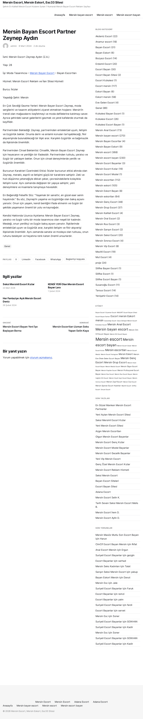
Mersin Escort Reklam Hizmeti (112, 469)
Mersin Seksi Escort (107, 235)
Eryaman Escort (110, 312)
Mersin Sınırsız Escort (108, 240)
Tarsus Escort (103, 290)
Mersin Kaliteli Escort (107, 213)
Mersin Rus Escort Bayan (123, 374)
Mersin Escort (43, 701)
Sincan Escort (105, 389)
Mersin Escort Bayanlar (108, 163)
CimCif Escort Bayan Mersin (111, 544)
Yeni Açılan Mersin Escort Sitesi (113, 414)
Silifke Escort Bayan (107, 279)
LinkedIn (26, 259)
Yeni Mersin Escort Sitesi (109, 425)
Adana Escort (103, 492)
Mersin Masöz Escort (112, 366)
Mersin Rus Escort (106, 224)
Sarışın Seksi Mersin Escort (111, 572)
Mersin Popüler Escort (109, 370)
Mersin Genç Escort (106, 202)
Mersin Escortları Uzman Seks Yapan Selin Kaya (71, 327)
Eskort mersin (103, 97)
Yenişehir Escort (105, 295)
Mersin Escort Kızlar (107, 168)
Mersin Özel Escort (129, 382)
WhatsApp (55, 259)
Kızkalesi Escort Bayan (108, 124)
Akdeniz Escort (104, 36)
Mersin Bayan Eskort (107, 146)
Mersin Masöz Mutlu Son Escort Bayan (117, 535)
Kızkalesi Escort (104, 119)
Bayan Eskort (103, 52)
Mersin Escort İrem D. (107, 512)
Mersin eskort (103, 185)
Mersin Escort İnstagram (109, 354)
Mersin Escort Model (107, 174)
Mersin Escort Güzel (124, 346)
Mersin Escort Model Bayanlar (112, 447)
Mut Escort (102, 257)
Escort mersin (103, 86)
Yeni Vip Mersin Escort (108, 458)
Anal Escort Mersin (106, 549)
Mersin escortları (105, 179)
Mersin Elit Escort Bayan (118, 334)
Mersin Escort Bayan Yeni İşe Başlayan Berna (20, 327)
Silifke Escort (103, 273)
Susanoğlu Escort (105, 284)
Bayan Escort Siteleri (107, 481)
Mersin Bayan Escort (42, 73)
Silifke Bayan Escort (107, 268)
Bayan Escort (103, 47)
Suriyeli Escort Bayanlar (109, 555)
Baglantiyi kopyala (75, 259)
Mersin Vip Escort (105, 246)
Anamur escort (104, 41)
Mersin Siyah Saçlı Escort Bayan (120, 378)
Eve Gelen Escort (105, 102)
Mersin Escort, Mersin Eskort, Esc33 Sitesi (33, 2)
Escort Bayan (103, 69)
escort (120, 312)
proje (98, 262)
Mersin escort (105, 14)
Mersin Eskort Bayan (107, 191)
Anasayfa (59, 14)
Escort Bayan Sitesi (106, 75)
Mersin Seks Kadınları (108, 566)
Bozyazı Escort (104, 58)
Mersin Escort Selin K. (108, 497)
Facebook (40, 259)
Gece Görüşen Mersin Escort (127, 321)
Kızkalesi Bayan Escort (108, 113)
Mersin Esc (102, 583)
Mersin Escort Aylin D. (108, 518)
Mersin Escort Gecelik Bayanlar (113, 453)
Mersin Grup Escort (106, 207)
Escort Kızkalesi (104, 80)
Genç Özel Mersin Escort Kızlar (113, 464)
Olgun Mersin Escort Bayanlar (112, 436)
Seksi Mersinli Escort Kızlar (18, 284)
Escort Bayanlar (104, 560)
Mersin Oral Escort (106, 218)
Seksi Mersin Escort (107, 475)
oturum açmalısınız (41, 357)
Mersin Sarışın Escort (107, 229)
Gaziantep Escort (110, 321)
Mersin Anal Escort (106, 130)
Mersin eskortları (105, 196)
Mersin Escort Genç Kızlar (110, 442)
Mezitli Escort (103, 251)
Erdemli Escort (104, 64)
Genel (7, 246)
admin (13, 46)
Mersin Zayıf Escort (114, 382)
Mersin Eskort (126, 354)
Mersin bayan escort (81, 14)
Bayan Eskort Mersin (107, 577)
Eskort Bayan (103, 91)
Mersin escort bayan (128, 14)
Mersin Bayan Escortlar (108, 141)
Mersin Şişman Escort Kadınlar (108, 386)
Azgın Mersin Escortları (108, 431)
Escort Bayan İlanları (103, 316)
